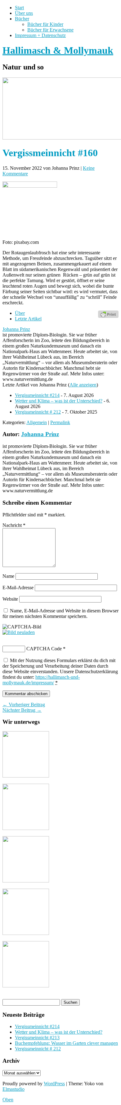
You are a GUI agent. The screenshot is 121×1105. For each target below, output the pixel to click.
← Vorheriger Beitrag (23, 704)
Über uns (24, 13)
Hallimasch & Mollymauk (57, 50)
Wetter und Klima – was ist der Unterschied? (58, 400)
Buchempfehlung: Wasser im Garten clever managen (66, 1043)
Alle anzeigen (82, 384)
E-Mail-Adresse (18, 587)
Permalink (60, 422)
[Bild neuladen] (18, 632)
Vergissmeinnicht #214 (37, 395)
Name (8, 576)
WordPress (54, 1083)
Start (19, 7)
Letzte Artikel (28, 318)
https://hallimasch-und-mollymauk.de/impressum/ (41, 679)
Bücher (22, 18)
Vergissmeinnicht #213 (37, 1037)
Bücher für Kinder (45, 24)
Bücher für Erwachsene (50, 29)
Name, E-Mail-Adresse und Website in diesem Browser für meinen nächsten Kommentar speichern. (60, 613)
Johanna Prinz (16, 329)
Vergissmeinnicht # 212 (38, 412)
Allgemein (36, 422)
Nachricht (13, 525)
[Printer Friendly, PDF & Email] (108, 313)
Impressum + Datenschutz (40, 35)
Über (20, 313)
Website (10, 599)
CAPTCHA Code (44, 648)
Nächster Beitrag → (22, 710)
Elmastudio (13, 1089)
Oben (7, 1099)
